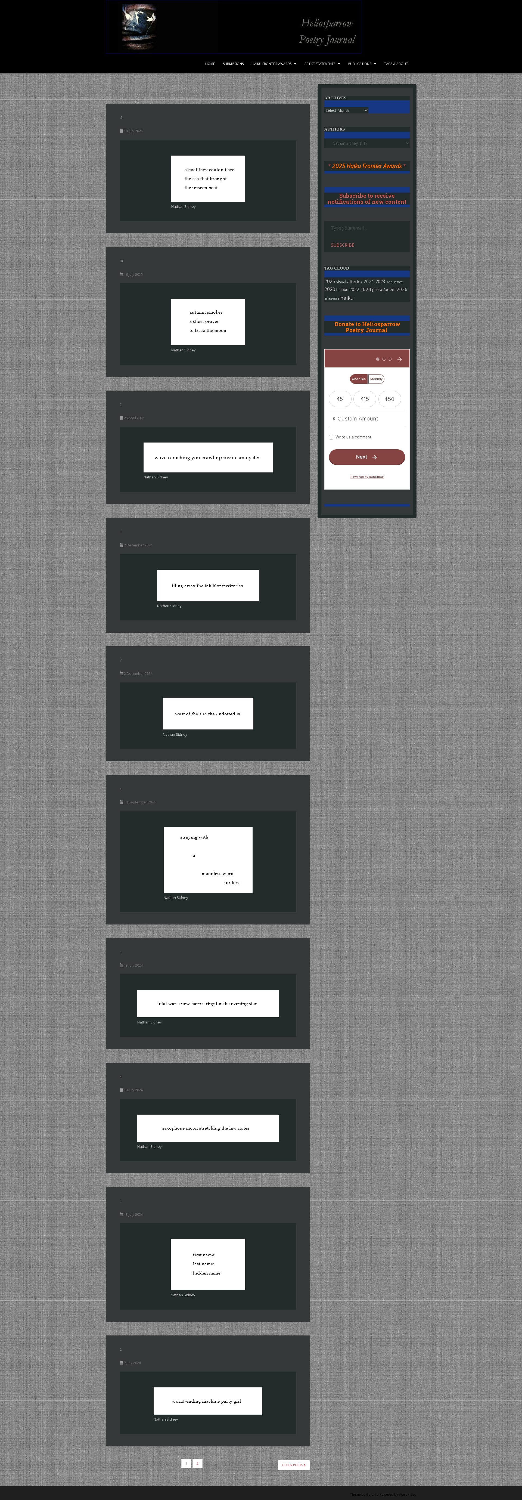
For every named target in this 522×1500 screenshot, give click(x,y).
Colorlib (372, 1494)
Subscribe (342, 245)
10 (121, 261)
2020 (329, 289)
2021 (368, 281)
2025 (329, 281)
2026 (402, 289)
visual (341, 281)
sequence (394, 281)
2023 (380, 281)
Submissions (233, 63)
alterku (354, 281)
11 (121, 117)
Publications (359, 63)
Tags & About (396, 63)
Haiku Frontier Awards (271, 63)
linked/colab (331, 299)
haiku (346, 297)
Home (210, 63)
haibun (342, 289)
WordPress (407, 1494)
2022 (354, 289)
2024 (365, 289)
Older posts (293, 1465)
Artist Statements (319, 63)
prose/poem (384, 289)
